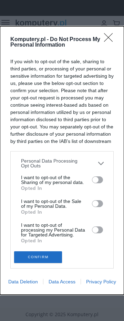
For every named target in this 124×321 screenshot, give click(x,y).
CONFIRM (38, 257)
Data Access (62, 281)
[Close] (110, 39)
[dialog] (62, 160)
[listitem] (62, 163)
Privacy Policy (101, 281)
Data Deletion (23, 281)
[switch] (97, 179)
